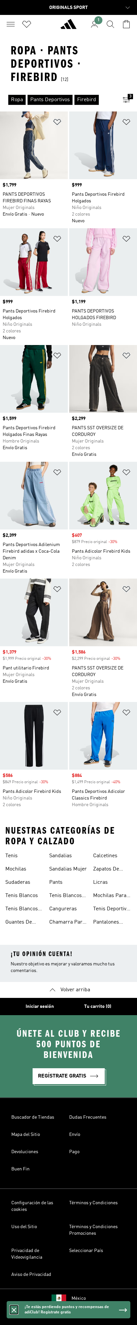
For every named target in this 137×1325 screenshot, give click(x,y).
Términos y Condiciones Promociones (93, 1230)
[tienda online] (68, 27)
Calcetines (105, 856)
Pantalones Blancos (106, 923)
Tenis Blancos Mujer (21, 909)
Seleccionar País (86, 1250)
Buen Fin (20, 1169)
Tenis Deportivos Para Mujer (112, 909)
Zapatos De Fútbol (106, 870)
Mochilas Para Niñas (109, 896)
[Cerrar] (14, 1309)
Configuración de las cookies (32, 1206)
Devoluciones (24, 1152)
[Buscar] (110, 24)
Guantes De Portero (18, 923)
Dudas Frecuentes (87, 1117)
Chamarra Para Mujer (67, 923)
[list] (58, 100)
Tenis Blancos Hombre (65, 896)
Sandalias (60, 856)
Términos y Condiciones (93, 1203)
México (78, 1298)
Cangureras (63, 909)
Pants (56, 882)
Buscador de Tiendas (32, 1117)
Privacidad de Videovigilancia (26, 1254)
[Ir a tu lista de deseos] (27, 24)
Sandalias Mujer (68, 869)
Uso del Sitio (24, 1226)
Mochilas (15, 869)
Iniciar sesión (40, 1006)
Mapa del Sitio (25, 1134)
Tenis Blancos (21, 895)
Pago (74, 1152)
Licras (100, 882)
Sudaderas (17, 882)
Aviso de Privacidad (31, 1274)
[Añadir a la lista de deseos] (57, 123)
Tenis (11, 856)
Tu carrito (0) (97, 1006)
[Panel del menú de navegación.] (11, 24)
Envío (74, 1134)
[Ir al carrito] (126, 24)
